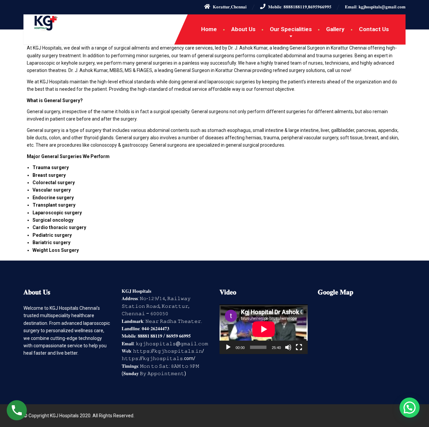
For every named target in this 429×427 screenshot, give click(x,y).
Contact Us (374, 29)
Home (209, 29)
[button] (410, 408)
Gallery (335, 29)
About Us (243, 29)
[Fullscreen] (299, 347)
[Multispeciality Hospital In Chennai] (41, 22)
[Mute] (288, 347)
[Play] (228, 347)
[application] (264, 329)
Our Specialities (291, 29)
